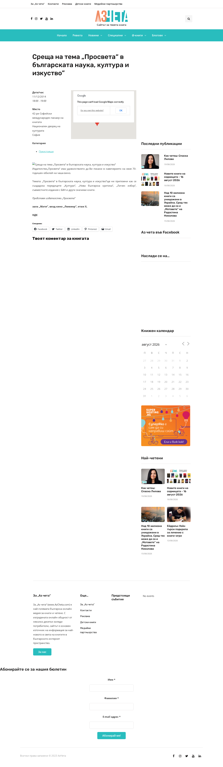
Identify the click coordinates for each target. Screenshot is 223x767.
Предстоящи (46, 151)
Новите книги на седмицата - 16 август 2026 (174, 177)
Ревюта (77, 35)
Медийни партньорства (108, 3)
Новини (93, 35)
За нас (42, 652)
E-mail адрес (111, 716)
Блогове (157, 35)
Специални (115, 35)
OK (120, 110)
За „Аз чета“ (38, 3)
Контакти (53, 3)
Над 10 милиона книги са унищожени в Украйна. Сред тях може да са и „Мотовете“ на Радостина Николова (176, 204)
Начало (62, 35)
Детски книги (83, 3)
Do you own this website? (92, 110)
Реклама (67, 3)
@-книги (137, 35)
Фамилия (111, 698)
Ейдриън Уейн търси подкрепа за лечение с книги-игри (177, 530)
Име (111, 679)
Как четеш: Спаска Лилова (151, 489)
